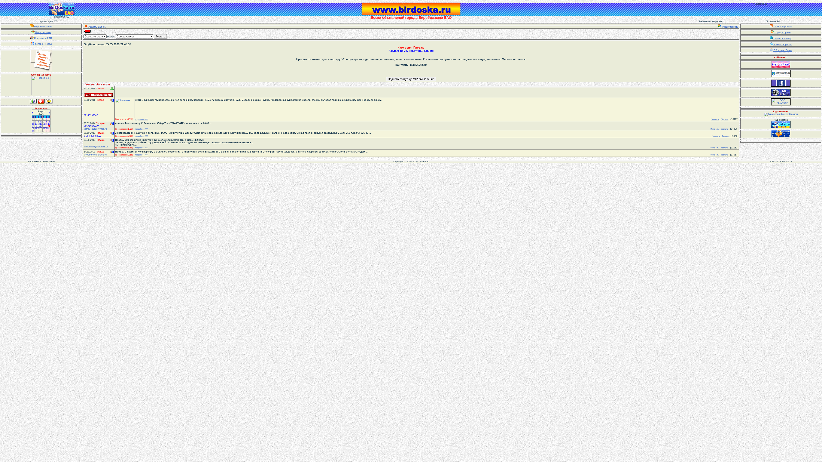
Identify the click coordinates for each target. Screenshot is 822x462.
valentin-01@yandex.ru (96, 146)
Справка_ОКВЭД (782, 38)
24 (33, 129)
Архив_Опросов (782, 44)
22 (46, 126)
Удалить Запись (97, 26)
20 (41, 126)
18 (36, 126)
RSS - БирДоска (782, 26)
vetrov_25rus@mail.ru (95, 128)
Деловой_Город (43, 44)
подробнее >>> (141, 119)
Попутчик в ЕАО (43, 38)
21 (44, 126)
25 (36, 129)
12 (38, 124)
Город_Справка (782, 32)
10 (33, 124)
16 (49, 124)
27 (33, 119)
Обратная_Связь (782, 50)
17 (33, 126)
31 (44, 119)
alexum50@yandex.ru (95, 154)
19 (38, 126)
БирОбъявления (43, 26)
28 (36, 119)
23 (49, 126)
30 (41, 119)
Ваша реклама (43, 32)
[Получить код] (781, 124)
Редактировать (729, 26)
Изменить (715, 119)
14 (44, 124)
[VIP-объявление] (98, 95)
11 (36, 124)
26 (38, 129)
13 (41, 124)
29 (38, 119)
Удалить (724, 119)
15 (46, 124)
